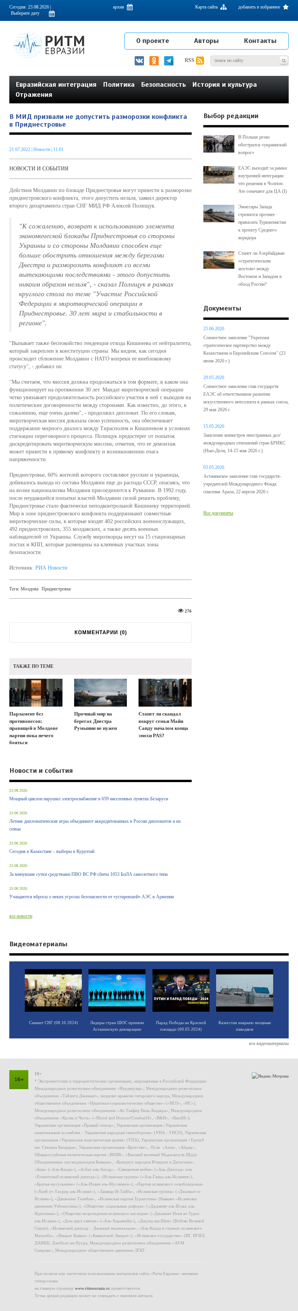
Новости (42, 149)
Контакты (260, 40)
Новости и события (38, 169)
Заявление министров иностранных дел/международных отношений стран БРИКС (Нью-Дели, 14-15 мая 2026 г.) (244, 442)
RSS (190, 60)
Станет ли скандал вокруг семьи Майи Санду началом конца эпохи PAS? (163, 724)
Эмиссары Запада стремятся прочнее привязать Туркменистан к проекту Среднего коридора (262, 222)
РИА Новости (51, 568)
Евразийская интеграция (56, 84)
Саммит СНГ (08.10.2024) (53, 1022)
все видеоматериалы (269, 1043)
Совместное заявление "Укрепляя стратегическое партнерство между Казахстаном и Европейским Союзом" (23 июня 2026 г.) (244, 349)
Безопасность (163, 84)
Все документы (218, 513)
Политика (119, 84)
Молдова (29, 589)
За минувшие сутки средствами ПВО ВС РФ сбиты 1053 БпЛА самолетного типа (88, 874)
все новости (20, 916)
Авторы (206, 40)
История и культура (224, 84)
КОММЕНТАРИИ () (100, 632)
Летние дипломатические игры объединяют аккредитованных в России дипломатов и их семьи (95, 825)
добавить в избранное (259, 7)
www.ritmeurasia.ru (92, 1288)
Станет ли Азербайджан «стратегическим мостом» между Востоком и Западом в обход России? (261, 269)
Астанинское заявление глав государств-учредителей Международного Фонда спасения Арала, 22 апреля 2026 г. (242, 484)
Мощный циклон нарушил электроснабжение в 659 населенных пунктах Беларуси (88, 798)
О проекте (152, 40)
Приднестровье (56, 589)
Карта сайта (207, 7)
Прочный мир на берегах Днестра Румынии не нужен (95, 721)
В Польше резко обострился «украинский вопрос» (262, 144)
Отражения (34, 94)
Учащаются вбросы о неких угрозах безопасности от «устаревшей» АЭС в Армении (91, 896)
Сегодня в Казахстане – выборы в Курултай (51, 851)
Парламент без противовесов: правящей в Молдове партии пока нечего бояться (33, 728)
